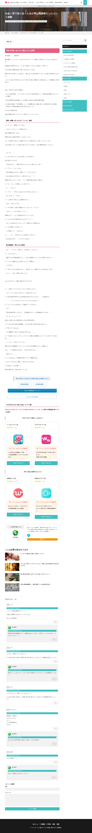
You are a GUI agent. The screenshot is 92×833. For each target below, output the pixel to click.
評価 (49, 824)
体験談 (43, 824)
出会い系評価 (23, 2)
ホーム (36, 824)
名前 (6, 786)
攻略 (53, 824)
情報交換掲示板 (58, 2)
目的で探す (31, 2)
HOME (7, 32)
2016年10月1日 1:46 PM (13, 608)
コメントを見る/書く (32, 396)
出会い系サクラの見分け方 (70, 70)
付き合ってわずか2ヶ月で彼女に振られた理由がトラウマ (34, 378)
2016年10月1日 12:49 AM (13, 690)
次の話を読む (39, 384)
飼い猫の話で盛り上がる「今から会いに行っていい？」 (35, 574)
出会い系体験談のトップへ (32, 390)
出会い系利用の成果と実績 (70, 66)
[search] (85, 40)
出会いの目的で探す (69, 109)
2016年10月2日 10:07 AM (15, 630)
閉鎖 (65, 98)
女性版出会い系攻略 (69, 59)
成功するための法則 (69, 74)
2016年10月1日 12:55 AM (13, 651)
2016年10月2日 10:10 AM (15, 770)
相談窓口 (66, 2)
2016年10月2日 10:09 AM (15, 737)
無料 (65, 90)
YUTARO (14, 627)
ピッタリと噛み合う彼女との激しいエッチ (32, 553)
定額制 (66, 86)
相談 (57, 824)
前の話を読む (24, 384)
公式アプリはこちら (18, 463)
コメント (8, 792)
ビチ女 (24, 137)
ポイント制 (67, 82)
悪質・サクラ (67, 94)
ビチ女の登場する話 (37, 21)
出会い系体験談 (49, 2)
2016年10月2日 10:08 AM (15, 670)
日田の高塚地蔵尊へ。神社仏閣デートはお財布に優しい (35, 584)
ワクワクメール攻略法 (69, 63)
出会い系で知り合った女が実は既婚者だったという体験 (31, 32)
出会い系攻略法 (40, 2)
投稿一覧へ (42, 539)
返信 (55, 622)
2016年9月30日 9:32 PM (13, 755)
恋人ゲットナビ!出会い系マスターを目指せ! (51, 827)
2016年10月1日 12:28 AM (13, 713)
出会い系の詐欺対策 (69, 55)
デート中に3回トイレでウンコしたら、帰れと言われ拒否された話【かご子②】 (39, 564)
